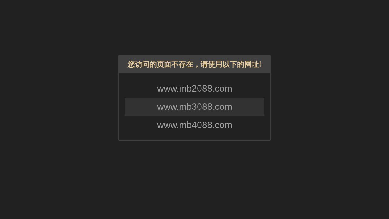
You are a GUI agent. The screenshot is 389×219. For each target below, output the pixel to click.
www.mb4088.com (194, 125)
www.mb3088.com (194, 107)
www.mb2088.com (194, 88)
